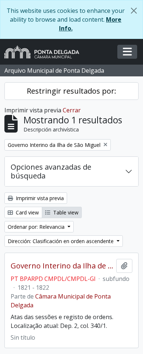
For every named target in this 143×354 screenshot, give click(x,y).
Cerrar (72, 110)
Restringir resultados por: (71, 91)
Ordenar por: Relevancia (37, 226)
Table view (65, 212)
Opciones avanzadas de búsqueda (51, 171)
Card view (26, 212)
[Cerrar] (134, 10)
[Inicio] (44, 52)
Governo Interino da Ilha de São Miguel (62, 265)
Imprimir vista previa (39, 198)
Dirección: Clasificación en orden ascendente (61, 241)
